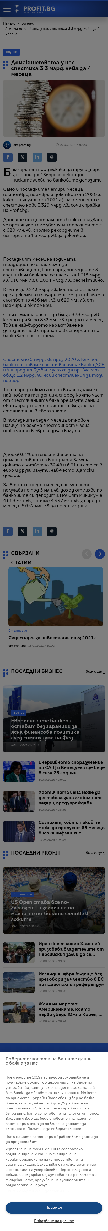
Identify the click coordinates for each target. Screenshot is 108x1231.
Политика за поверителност (54, 1129)
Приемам (54, 1207)
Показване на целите (54, 1221)
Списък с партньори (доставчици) (37, 1191)
